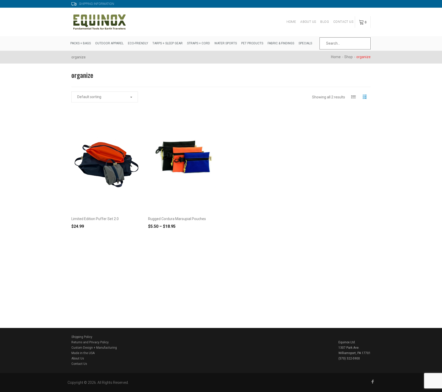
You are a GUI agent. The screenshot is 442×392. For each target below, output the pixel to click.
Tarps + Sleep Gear (167, 43)
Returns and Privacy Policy (90, 342)
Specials (305, 43)
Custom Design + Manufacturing (94, 347)
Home (291, 22)
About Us (308, 22)
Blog (324, 22)
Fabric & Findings (281, 43)
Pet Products (252, 43)
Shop (348, 57)
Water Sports (225, 43)
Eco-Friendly (138, 43)
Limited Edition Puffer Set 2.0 (95, 219)
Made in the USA (83, 353)
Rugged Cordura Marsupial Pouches (177, 219)
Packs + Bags (80, 43)
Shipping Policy (81, 337)
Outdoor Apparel (109, 43)
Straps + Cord (198, 43)
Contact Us (343, 22)
